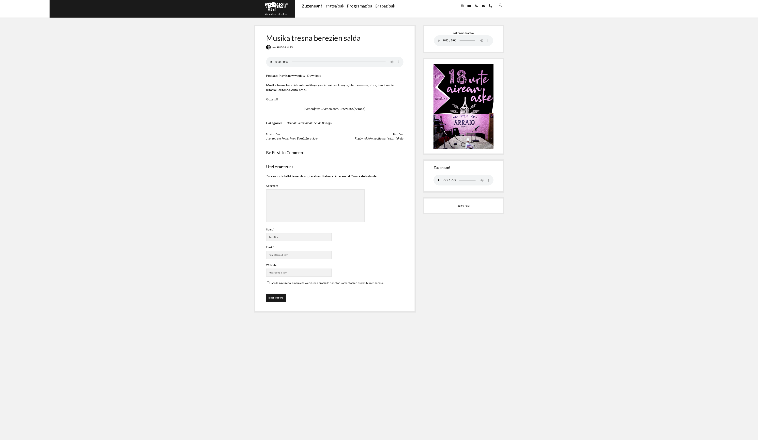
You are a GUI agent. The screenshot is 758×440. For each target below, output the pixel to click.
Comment (272, 185)
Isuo (274, 47)
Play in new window (292, 75)
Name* (270, 229)
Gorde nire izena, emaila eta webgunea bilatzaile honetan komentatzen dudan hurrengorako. (327, 283)
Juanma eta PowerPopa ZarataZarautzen (292, 138)
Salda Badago (323, 123)
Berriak (291, 123)
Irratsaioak (305, 123)
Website (271, 265)
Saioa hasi (464, 205)
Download (314, 75)
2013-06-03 (286, 46)
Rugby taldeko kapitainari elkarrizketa (379, 138)
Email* (270, 247)
